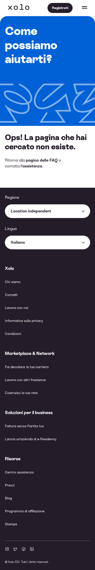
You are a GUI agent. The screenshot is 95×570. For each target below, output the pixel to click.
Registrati (60, 8)
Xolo (19, 8)
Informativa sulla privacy (24, 321)
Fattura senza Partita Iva (24, 426)
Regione (12, 197)
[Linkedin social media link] (32, 549)
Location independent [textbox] (31, 211)
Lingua (11, 228)
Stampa (11, 524)
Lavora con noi (16, 308)
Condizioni (13, 334)
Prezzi (10, 485)
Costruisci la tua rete (21, 393)
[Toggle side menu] (80, 7)
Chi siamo (12, 282)
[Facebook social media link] (23, 549)
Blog (8, 498)
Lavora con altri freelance (25, 380)
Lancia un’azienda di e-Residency (31, 439)
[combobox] (47, 211)
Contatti (11, 295)
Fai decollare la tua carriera (26, 367)
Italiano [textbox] (18, 242)
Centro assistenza (19, 472)
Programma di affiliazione (25, 511)
